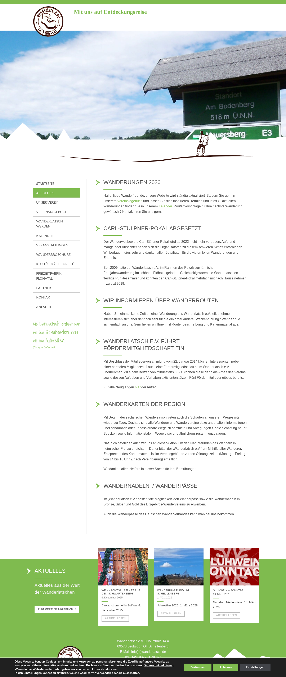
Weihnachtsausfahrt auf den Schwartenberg (121, 592)
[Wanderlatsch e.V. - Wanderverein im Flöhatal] (50, 21)
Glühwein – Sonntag (228, 590)
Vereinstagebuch (129, 201)
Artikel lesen (115, 618)
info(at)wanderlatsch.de (148, 652)
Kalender (165, 206)
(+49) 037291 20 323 (145, 657)
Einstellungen (255, 667)
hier (137, 387)
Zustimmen (197, 667)
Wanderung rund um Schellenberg (173, 592)
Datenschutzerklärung (158, 665)
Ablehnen (225, 667)
